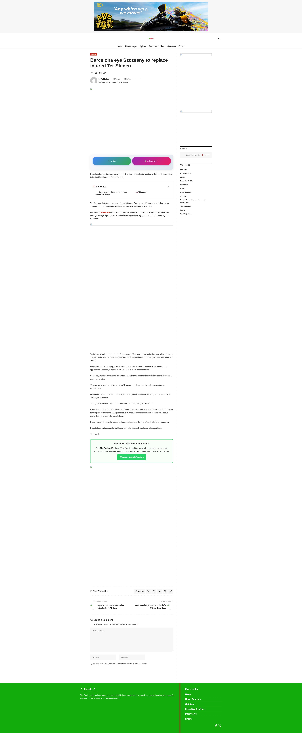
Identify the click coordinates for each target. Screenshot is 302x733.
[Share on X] (96, 73)
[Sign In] (82, 38)
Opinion (195, 196)
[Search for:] (193, 155)
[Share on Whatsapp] (153, 591)
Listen (111, 161)
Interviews (195, 185)
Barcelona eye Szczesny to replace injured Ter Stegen (111, 193)
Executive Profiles (195, 181)
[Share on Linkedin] (159, 591)
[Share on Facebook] (92, 73)
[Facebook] (215, 725)
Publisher (105, 79)
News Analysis (195, 192)
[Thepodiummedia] (151, 38)
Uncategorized (195, 214)
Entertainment (195, 173)
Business (195, 169)
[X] (220, 725)
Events (195, 177)
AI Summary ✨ (152, 161)
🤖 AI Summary (142, 192)
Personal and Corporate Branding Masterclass (195, 201)
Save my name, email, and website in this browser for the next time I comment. (120, 664)
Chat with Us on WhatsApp (132, 457)
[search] (214, 38)
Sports (195, 210)
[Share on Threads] (100, 73)
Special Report (195, 206)
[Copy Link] (104, 73)
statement (105, 212)
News (93, 54)
